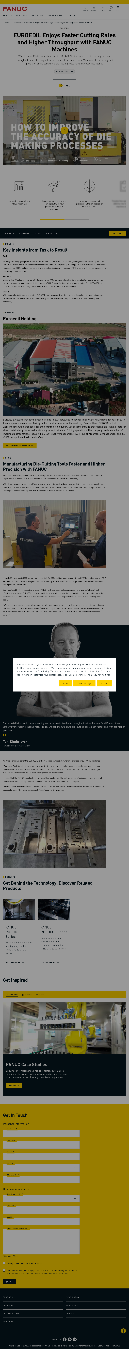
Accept (104, 683)
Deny (65, 683)
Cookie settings (84, 683)
